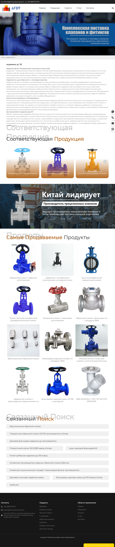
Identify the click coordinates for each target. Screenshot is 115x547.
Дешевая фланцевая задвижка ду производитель (33, 441)
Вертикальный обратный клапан (25, 426)
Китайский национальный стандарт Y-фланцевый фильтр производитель (44, 470)
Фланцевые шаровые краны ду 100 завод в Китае (79, 477)
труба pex (14, 485)
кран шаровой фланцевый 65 (83, 448)
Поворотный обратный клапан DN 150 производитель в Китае (39, 434)
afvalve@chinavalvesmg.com (13, 2)
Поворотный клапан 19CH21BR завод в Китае (31, 448)
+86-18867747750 (33, 2)
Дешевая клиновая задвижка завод (27, 477)
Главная (3, 57)
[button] (105, 161)
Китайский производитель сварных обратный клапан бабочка (39, 463)
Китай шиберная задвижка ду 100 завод (28, 456)
